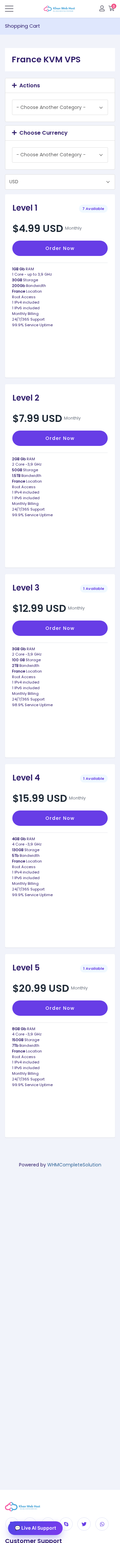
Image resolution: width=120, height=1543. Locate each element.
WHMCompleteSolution (74, 1164)
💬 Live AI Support (35, 1528)
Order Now (60, 248)
